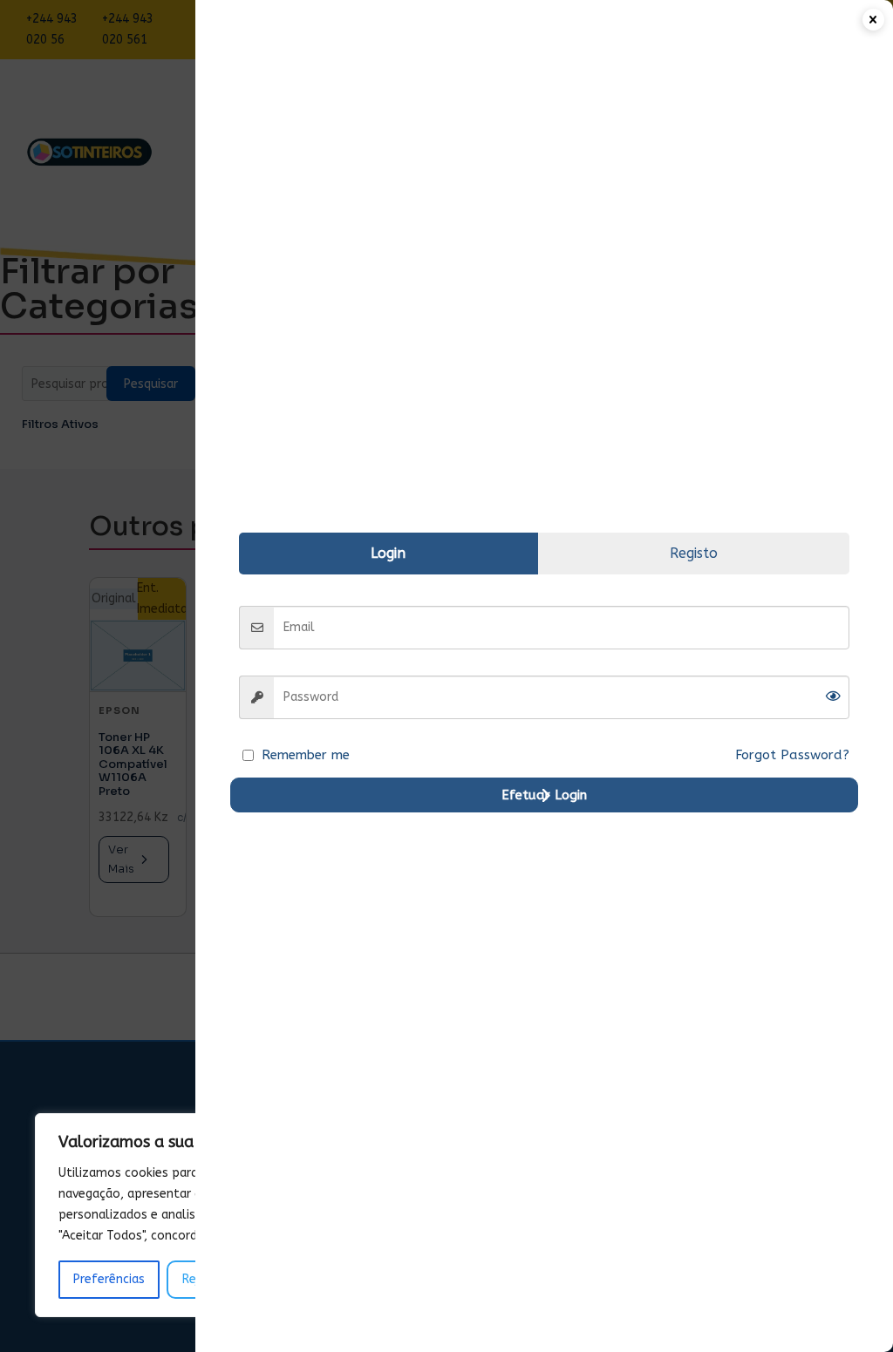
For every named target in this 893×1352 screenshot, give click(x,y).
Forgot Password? (792, 755)
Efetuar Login (544, 795)
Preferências (109, 1279)
